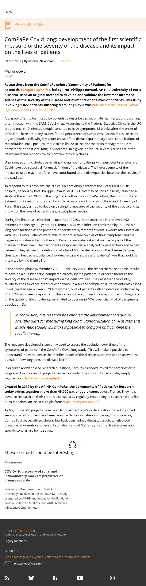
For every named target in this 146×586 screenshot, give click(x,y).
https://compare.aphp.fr (81, 402)
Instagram (112, 578)
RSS (16, 578)
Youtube (88, 578)
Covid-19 (65, 61)
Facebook (64, 578)
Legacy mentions (16, 541)
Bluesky (40, 578)
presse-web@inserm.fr (29, 563)
